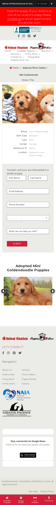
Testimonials (8, 374)
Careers (25, 383)
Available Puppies (26, 51)
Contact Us (16, 57)
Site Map (33, 491)
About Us (46, 51)
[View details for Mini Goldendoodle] (28, 291)
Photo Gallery (28, 374)
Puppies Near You (20, 60)
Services (15, 54)
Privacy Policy (47, 491)
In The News (31, 54)
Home (8, 51)
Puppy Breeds (29, 379)
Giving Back (33, 57)
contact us (14, 18)
